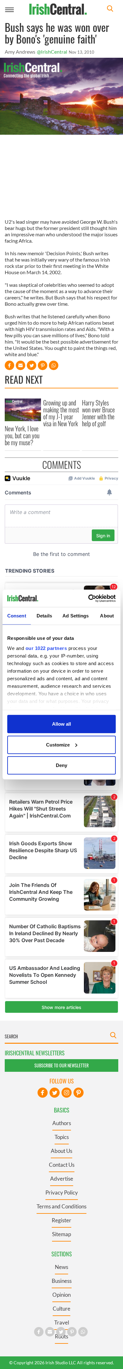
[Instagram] (67, 1093)
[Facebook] (43, 1093)
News (61, 1267)
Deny (61, 765)
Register (61, 1220)
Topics (62, 1137)
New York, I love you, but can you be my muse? (22, 435)
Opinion (61, 1294)
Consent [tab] (16, 615)
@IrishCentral (52, 52)
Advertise (61, 1178)
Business (62, 1281)
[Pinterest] (78, 1093)
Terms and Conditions (61, 1206)
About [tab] (107, 615)
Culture (61, 1308)
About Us (61, 1151)
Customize (58, 744)
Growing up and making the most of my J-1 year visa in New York (61, 413)
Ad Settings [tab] (75, 615)
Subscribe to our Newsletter (61, 1065)
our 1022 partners (46, 648)
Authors (61, 1123)
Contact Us (61, 1164)
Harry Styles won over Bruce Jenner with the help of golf (98, 413)
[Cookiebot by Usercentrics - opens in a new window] (88, 598)
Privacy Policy (61, 1192)
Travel (61, 1322)
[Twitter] (55, 1093)
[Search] (110, 9)
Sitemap (61, 1234)
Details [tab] (44, 615)
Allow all (61, 724)
